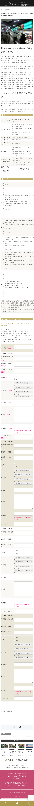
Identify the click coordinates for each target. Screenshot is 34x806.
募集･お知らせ (7, 734)
